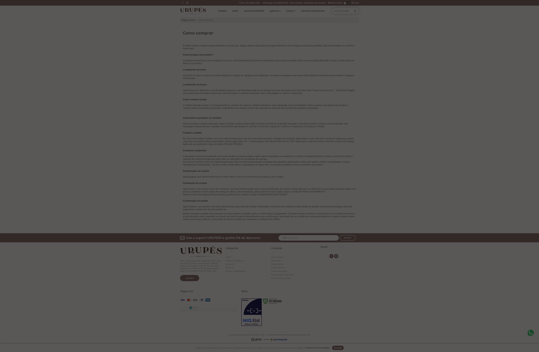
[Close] (307, 151)
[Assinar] (298, 194)
